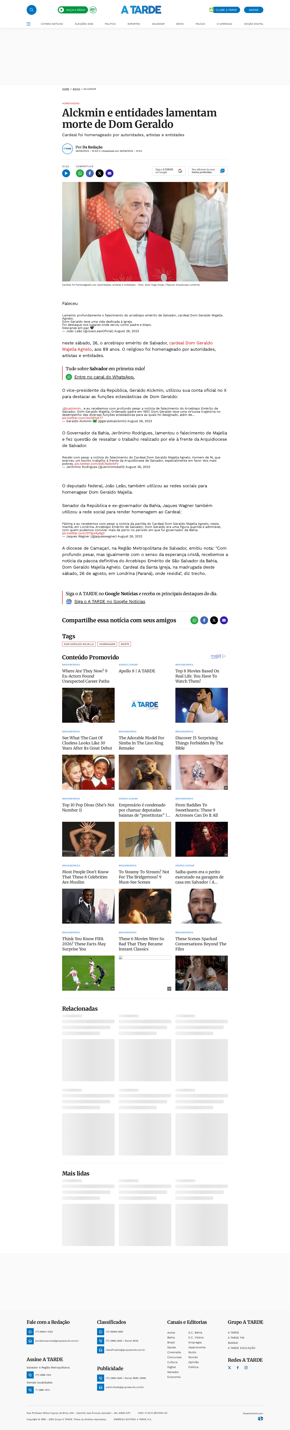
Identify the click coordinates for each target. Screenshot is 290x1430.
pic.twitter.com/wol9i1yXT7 (82, 418)
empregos (195, 1342)
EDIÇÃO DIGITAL (253, 23)
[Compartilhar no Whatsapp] (80, 173)
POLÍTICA (110, 23)
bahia (76, 89)
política (193, 1367)
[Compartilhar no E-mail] (109, 173)
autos (171, 1332)
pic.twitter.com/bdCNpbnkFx (97, 464)
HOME (65, 89)
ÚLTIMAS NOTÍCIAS (52, 23)
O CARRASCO (224, 23)
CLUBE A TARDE (226, 9)
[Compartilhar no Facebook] (90, 173)
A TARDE (233, 1332)
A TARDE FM (236, 1337)
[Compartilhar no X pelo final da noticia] (214, 620)
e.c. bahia (195, 1332)
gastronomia (197, 1347)
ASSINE (254, 9)
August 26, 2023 (126, 331)
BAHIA (180, 23)
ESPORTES (134, 23)
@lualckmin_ (73, 408)
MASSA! (233, 1342)
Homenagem (107, 644)
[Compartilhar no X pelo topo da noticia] (100, 173)
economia (174, 1376)
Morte (125, 644)
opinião (193, 1362)
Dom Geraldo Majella (79, 644)
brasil (171, 1342)
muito (192, 1352)
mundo (193, 1357)
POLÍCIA (200, 23)
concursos (174, 1357)
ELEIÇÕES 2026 (84, 23)
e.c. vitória (196, 1337)
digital (171, 1367)
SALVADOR (158, 23)
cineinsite (174, 1352)
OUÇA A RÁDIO (75, 9)
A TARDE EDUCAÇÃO (241, 1347)
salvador (173, 1372)
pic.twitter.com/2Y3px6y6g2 (83, 533)
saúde (171, 1347)
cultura (172, 1362)
